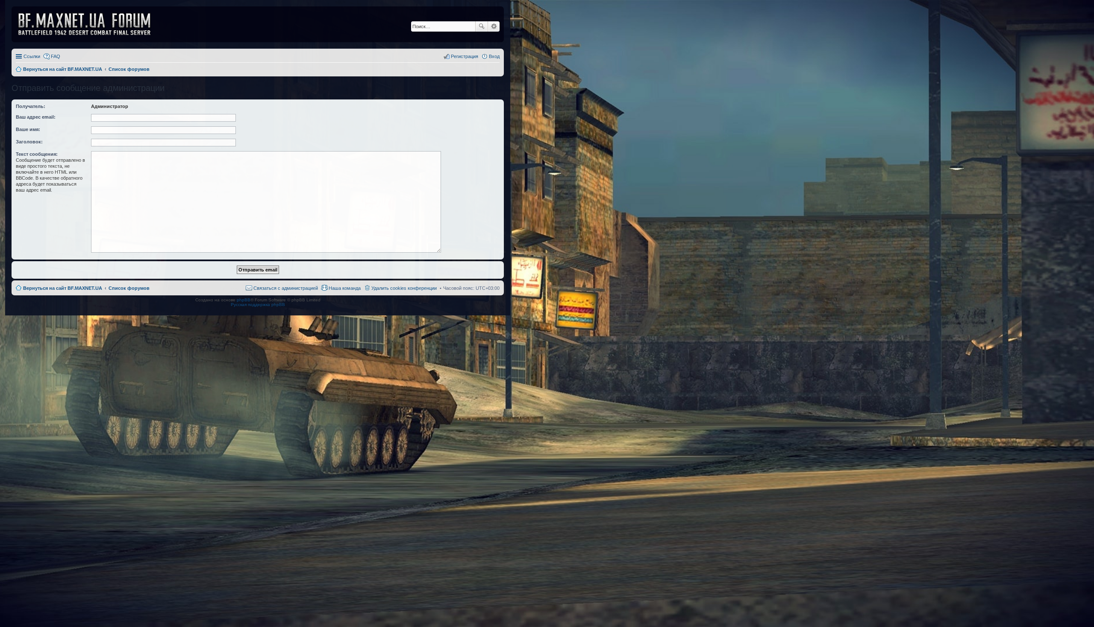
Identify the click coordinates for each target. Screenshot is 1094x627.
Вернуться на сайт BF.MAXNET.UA (62, 288)
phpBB (243, 299)
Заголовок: (29, 141)
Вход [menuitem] (494, 56)
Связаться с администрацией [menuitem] (285, 288)
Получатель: (30, 106)
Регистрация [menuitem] (464, 56)
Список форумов (129, 288)
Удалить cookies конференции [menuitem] (404, 288)
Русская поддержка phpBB (258, 304)
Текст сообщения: (37, 154)
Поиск (481, 26)
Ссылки (32, 56)
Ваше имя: (28, 129)
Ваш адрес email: (36, 117)
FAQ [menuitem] (55, 56)
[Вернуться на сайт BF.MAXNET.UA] (90, 24)
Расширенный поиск (494, 26)
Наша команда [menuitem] (345, 288)
